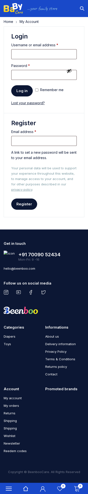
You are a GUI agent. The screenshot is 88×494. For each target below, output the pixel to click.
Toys (7, 344)
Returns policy (56, 367)
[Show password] (69, 71)
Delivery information (60, 344)
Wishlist (9, 436)
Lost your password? (28, 103)
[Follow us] (44, 292)
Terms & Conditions (60, 359)
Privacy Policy (55, 351)
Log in (22, 90)
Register (24, 204)
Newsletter (12, 443)
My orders (11, 406)
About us (52, 336)
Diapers (9, 336)
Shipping (10, 421)
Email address (23, 132)
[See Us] (7, 292)
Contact (51, 374)
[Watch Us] (19, 292)
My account (13, 398)
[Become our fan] (32, 292)
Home (8, 21)
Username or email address (34, 45)
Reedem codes (15, 451)
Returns (9, 413)
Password (20, 66)
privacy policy (21, 189)
